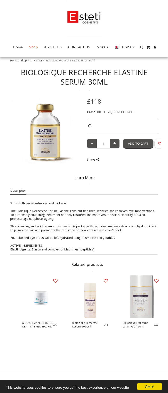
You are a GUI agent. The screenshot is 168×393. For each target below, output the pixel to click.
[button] (141, 47)
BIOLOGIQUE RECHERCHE (116, 112)
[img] (39, 296)
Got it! (149, 386)
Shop (24, 60)
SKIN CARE (36, 60)
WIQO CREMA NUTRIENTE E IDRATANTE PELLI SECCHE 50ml (37, 324)
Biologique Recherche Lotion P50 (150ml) (135, 324)
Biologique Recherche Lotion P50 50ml (85, 324)
